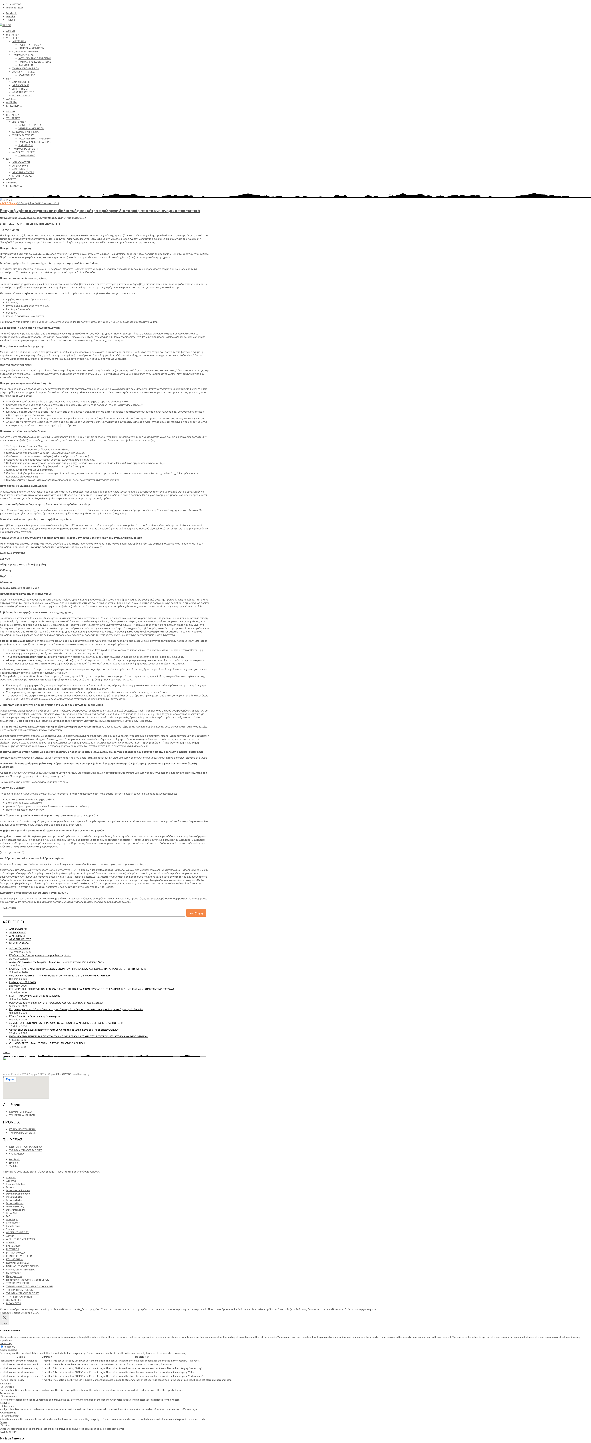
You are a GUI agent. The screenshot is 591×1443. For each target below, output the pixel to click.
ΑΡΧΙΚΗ (10, 31)
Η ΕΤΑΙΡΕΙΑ (12, 34)
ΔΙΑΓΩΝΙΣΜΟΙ (20, 88)
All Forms (11, 1180)
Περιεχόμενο (14, 1276)
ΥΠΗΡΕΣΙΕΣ (13, 37)
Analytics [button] (5, 1402)
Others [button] (3, 1422)
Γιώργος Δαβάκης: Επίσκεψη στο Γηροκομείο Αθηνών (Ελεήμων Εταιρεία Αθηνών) (56, 1002)
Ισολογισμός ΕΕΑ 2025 (22, 982)
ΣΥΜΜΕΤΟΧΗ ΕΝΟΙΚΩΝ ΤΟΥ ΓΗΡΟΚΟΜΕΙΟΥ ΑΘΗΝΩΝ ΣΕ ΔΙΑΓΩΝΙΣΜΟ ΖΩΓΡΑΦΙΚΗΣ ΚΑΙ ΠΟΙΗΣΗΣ (66, 1022)
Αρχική (10, 1235)
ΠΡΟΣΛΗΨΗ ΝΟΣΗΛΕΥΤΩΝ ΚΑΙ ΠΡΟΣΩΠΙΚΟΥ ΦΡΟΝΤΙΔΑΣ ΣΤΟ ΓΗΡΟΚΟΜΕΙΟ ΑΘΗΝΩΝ (60, 975)
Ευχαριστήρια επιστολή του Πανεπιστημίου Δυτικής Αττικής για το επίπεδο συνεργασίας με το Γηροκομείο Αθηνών (76, 1009)
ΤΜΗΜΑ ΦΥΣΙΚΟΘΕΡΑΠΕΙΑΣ (34, 61)
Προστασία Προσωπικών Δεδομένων (78, 1171)
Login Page (12, 1219)
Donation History (15, 1203)
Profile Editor (13, 1222)
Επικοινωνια (13, 1245)
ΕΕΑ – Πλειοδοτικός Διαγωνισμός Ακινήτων (34, 995)
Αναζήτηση (9, 907)
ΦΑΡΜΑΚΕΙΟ (25, 64)
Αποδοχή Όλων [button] (30, 1312)
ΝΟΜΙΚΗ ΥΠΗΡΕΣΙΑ (29, 44)
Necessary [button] (6, 1343)
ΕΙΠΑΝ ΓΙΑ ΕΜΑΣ (22, 95)
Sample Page (13, 1225)
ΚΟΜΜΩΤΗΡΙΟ (26, 75)
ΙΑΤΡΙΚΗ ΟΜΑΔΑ (15, 1252)
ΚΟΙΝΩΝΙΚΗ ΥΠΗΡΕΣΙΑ (25, 51)
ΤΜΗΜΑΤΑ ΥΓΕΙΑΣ (23, 54)
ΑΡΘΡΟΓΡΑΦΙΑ (20, 85)
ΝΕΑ (8, 78)
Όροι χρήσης (46, 1171)
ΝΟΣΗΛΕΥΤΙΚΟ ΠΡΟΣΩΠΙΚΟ (34, 58)
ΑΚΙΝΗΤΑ (11, 102)
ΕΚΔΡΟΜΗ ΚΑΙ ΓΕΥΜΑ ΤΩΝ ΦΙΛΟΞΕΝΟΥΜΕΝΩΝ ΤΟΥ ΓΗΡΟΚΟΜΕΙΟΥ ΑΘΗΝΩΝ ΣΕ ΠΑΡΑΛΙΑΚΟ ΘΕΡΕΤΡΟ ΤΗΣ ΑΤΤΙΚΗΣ (77, 968)
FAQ (8, 1216)
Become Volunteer (16, 1183)
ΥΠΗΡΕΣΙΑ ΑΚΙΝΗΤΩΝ (31, 48)
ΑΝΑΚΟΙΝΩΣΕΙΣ (21, 81)
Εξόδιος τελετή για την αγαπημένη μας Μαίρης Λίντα (40, 955)
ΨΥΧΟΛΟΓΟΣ (13, 1303)
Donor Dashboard (15, 1209)
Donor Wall (11, 1212)
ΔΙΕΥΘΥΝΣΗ (19, 41)
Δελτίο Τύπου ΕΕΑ (19, 948)
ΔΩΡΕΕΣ (11, 98)
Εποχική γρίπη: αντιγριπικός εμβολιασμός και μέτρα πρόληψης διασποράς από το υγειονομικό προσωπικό (100, 210)
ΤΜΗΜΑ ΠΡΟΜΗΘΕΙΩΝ (25, 68)
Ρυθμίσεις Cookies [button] (10, 1312)
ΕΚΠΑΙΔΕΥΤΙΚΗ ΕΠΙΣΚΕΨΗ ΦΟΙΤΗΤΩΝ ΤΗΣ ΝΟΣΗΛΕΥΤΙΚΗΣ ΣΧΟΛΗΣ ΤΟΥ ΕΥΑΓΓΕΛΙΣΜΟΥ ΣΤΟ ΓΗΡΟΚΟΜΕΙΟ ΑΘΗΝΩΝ (78, 1036)
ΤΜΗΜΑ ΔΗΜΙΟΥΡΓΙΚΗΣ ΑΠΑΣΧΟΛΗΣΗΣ (29, 1286)
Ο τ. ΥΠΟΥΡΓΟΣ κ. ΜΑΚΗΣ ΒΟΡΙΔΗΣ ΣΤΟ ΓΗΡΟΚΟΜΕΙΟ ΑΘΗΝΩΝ (47, 1043)
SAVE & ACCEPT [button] (8, 1431)
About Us (11, 1177)
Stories (10, 1228)
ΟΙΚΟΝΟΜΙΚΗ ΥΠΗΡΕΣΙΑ (20, 1269)
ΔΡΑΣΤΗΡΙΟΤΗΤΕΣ (23, 91)
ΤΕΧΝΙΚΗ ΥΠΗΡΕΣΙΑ (18, 1282)
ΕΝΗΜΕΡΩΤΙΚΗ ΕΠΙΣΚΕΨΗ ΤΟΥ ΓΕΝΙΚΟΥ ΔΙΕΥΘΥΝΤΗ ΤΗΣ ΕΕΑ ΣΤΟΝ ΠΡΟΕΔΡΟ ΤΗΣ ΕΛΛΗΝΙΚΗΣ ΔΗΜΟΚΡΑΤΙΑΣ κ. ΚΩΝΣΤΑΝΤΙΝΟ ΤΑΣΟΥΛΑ (92, 988)
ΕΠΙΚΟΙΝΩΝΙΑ (14, 105)
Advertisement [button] (8, 1412)
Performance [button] (7, 1393)
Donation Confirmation (18, 1190)
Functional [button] (5, 1383)
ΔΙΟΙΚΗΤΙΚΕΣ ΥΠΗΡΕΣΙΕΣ (20, 1238)
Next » (6, 1052)
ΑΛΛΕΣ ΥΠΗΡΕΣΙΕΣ (23, 71)
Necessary (9, 1346)
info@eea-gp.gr (81, 1073)
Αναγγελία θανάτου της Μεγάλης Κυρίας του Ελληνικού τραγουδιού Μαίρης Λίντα (56, 961)
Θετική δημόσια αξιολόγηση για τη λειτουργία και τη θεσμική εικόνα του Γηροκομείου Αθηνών (64, 1029)
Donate (10, 1187)
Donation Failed (14, 1196)
